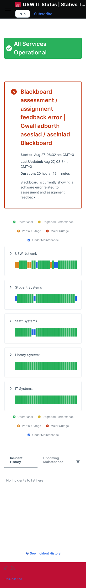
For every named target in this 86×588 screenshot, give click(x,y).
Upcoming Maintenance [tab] (53, 460)
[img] (46, 265)
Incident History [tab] (16, 460)
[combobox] (22, 14)
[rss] (13, 568)
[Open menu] (8, 9)
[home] (6, 568)
